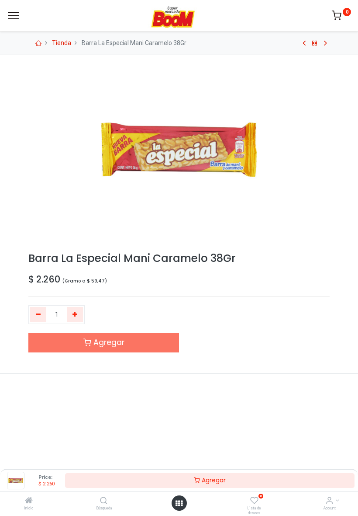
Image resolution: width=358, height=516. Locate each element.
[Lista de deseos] (254, 501)
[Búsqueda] (104, 501)
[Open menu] (179, 503)
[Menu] (13, 15)
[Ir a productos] (315, 43)
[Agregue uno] (75, 315)
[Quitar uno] (38, 315)
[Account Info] (329, 501)
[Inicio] (29, 501)
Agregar (213, 480)
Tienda (61, 42)
